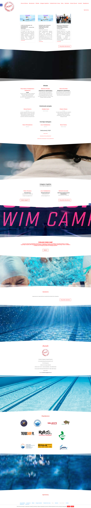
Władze (37, 3)
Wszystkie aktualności (64, 46)
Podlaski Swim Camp (55, 3)
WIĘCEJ (45, 250)
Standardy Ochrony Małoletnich (45, 136)
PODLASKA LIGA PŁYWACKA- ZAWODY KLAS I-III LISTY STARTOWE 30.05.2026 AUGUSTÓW (45, 27)
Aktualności (32, 3)
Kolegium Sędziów (44, 3)
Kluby (62, 3)
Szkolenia (67, 3)
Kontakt (80, 3)
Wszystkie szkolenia (65, 300)
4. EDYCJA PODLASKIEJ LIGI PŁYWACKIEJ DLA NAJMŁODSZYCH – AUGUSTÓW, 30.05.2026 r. (27, 27)
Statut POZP (46, 133)
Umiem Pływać (73, 3)
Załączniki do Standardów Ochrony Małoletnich (45, 138)
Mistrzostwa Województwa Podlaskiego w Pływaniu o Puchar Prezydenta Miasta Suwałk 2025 (62, 27)
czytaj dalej (23, 40)
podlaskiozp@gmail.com (47, 372)
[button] (1, 5)
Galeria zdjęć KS (25, 200)
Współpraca (86, 3)
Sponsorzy (86, 10)
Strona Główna (24, 3)
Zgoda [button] (68, 506)
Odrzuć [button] (72, 506)
